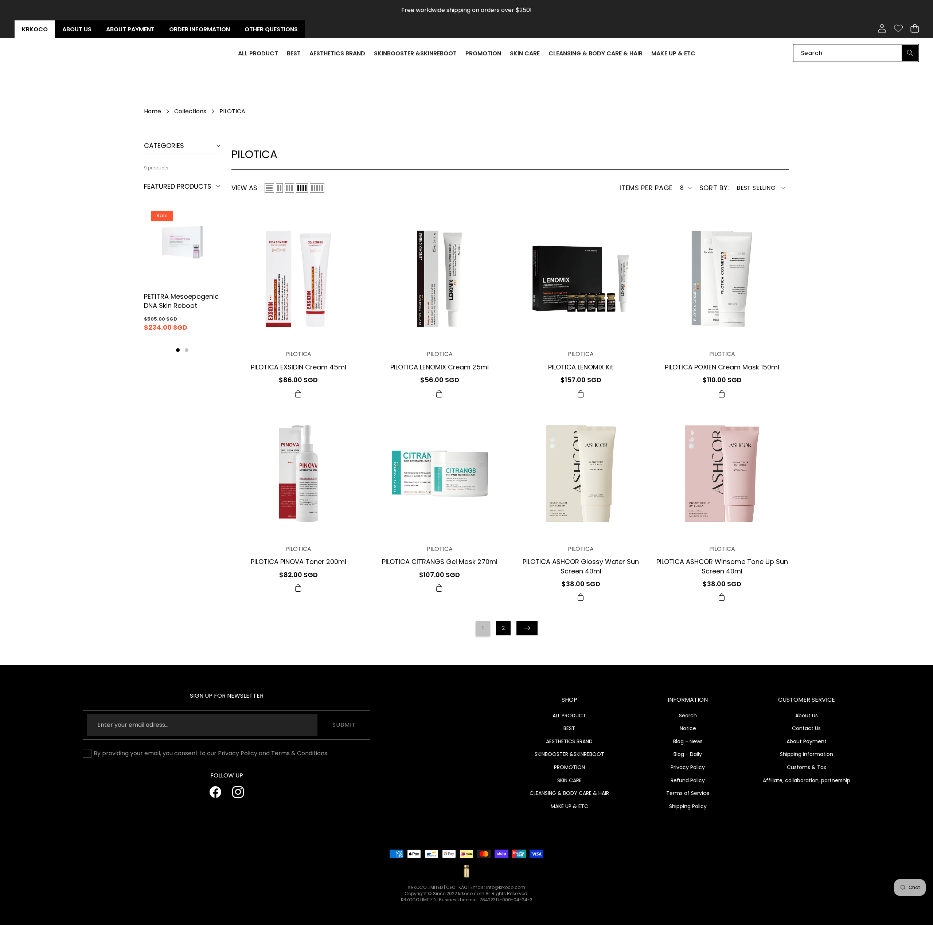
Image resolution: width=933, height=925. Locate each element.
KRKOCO (35, 29)
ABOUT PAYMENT (130, 29)
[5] (317, 188)
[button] (914, 28)
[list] (269, 188)
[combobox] (856, 52)
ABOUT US (76, 29)
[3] (289, 188)
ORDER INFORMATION (199, 29)
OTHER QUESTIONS (271, 29)
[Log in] (882, 28)
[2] (279, 188)
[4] (302, 188)
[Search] (910, 52)
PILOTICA (298, 354)
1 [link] (483, 628)
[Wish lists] (898, 28)
